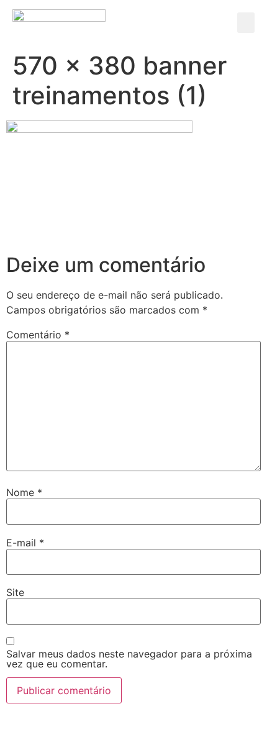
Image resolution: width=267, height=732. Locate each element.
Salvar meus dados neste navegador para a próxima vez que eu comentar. (129, 659)
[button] (246, 22)
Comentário (38, 335)
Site (15, 592)
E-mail (25, 543)
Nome (24, 492)
